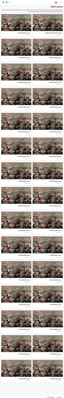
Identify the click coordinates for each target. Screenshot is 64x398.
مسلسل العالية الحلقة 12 (55, 255)
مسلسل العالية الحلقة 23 (24, 107)
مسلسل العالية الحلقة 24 (55, 107)
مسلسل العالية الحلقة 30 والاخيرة (53, 33)
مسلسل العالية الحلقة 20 (55, 156)
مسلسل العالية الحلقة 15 (24, 206)
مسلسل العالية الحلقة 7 (24, 305)
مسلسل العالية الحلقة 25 (24, 82)
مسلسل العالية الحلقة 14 (55, 230)
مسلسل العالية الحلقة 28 (55, 58)
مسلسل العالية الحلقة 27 (24, 58)
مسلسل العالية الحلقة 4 (56, 354)
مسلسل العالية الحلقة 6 (56, 329)
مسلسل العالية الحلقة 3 (24, 354)
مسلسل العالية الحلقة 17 (24, 181)
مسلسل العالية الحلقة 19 (24, 156)
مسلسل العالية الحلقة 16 (55, 206)
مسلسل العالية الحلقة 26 (55, 82)
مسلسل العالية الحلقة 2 (56, 379)
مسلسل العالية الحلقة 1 (24, 379)
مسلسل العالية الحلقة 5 (24, 329)
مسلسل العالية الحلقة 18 (55, 181)
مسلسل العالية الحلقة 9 (24, 280)
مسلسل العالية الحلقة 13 (24, 230)
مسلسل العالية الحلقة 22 (55, 132)
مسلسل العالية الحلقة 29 (24, 33)
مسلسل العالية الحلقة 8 (56, 305)
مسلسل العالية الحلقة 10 (55, 280)
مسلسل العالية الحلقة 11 (24, 255)
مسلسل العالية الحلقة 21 (24, 132)
